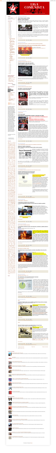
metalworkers (9, 251)
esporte (11, 242)
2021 (9, 24)
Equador (14, 168)
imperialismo (13, 247)
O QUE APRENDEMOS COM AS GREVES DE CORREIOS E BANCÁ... (12, 49)
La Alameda (12, 188)
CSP (13, 155)
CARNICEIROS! (20, 112)
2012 (9, 33)
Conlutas (9, 160)
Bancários (11, 149)
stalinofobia (14, 265)
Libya (24, 297)
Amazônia (9, 146)
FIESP (14, 174)
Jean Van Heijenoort (29, 197)
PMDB (14, 202)
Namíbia (10, 199)
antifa (14, 228)
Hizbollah (14, 182)
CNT (22, 320)
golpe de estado (11, 245)
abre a (40, 175)
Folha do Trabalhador (11, 176)
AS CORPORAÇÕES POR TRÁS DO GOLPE (17, 436)
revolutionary (12, 262)
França (13, 177)
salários (10, 263)
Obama (12, 200)
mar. (9, 70)
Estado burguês (13, 170)
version (21, 229)
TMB (14, 218)
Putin (8, 208)
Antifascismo (9, 147)
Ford (14, 176)
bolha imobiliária (11, 232)
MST (13, 192)
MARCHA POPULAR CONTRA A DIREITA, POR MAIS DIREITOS (19, 406)
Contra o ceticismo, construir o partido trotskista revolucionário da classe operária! (12, 100)
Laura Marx (9, 189)
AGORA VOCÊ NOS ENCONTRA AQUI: (16, 382)
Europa (11, 174)
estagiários (14, 242)
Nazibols (13, 199)
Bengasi (12, 150)
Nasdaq (11, 199)
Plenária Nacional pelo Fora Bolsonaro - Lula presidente (19, 365)
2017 (9, 28)
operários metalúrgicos (11, 255)
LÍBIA (19, 300)
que (39, 175)
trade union (9, 268)
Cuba (10, 164)
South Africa (9, 216)
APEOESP (10, 144)
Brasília (10, 152)
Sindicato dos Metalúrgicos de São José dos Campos (11, 215)
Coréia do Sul (13, 162)
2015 (9, 30)
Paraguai (9, 205)
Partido (11, 205)
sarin (11, 263)
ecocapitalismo (9, 240)
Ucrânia (14, 221)
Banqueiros (14, 149)
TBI (9, 218)
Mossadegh (13, 198)
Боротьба (9, 272)
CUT (8, 156)
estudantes (9, 243)
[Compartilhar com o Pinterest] (31, 40)
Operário (9, 201)
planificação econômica (12, 258)
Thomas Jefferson (33, 297)
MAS (8, 192)
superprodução (11, 266)
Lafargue (14, 188)
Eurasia (14, 173)
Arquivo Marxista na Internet (24, 197)
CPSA (8, 155)
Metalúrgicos (11, 196)
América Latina (13, 146)
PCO (8, 202)
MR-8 (11, 192)
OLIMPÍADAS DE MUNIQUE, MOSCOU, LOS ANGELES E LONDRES (20, 402)
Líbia (25, 320)
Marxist (14, 195)
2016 (9, 29)
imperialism (22, 297)
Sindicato (11, 214)
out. (9, 37)
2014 (9, 31)
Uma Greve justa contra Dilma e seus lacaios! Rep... (12, 39)
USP (12, 221)
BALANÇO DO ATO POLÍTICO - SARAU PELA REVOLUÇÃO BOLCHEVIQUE (30, 43)
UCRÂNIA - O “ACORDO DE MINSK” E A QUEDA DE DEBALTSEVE (20, 378)
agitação (11, 226)
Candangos (12, 156)
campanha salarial (12, 234)
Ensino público (11, 168)
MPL (10, 192)
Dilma (23, 83)
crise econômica (26, 246)
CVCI (10, 156)
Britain (13, 152)
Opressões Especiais (11, 95)
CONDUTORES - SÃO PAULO (23, 200)
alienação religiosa (10, 227)
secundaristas (14, 263)
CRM (11, 155)
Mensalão (9, 196)
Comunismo (9, 159)
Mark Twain (11, 195)
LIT (9, 188)
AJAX (13, 143)
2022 (9, 23)
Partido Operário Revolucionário (11, 206)
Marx (13, 195)
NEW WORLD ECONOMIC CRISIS (23, 248)
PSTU (9, 204)
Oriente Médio (12, 201)
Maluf (13, 193)
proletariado (11, 260)
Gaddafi (22, 344)
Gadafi (24, 320)
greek (14, 245)
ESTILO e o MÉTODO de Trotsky (37, 183)
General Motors (11, 179)
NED (14, 198)
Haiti (8, 182)
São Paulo (14, 217)
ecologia (12, 240)
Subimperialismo (9, 217)
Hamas (10, 182)
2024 (9, 22)
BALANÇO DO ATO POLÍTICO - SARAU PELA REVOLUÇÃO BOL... (12, 41)
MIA (32, 197)
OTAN (30, 320)
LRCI (10, 188)
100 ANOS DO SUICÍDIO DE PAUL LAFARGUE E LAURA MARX (19, 419)
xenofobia (9, 271)
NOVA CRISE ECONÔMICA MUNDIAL (11, 57)
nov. (9, 36)
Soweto (13, 216)
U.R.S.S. (14, 220)
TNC (35, 344)
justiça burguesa (13, 249)
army (14, 229)
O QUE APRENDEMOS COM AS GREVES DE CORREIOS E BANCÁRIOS (30, 144)
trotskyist (13, 268)
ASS (12, 144)
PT (11, 204)
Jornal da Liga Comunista (12, 92)
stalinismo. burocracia (10, 265)
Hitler (12, 182)
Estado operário (10, 171)
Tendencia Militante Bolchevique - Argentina (11, 81)
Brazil (11, 152)
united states (13, 269)
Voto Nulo (11, 223)
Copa (21, 83)
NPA (8, 199)
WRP (10, 224)
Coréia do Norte (10, 162)
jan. (9, 72)
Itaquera (26, 83)
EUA (28, 246)
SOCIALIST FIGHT (29, 297)
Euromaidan (9, 174)
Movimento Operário (11, 94)
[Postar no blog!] (28, 40)
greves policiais (10, 246)
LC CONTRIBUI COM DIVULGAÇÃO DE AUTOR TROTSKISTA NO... (12, 52)
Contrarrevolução (13, 160)
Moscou (10, 198)
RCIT (10, 208)
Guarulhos (12, 181)
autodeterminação (10, 231)
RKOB (14, 209)
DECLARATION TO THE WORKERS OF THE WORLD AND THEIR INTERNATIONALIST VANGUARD (40, 339)
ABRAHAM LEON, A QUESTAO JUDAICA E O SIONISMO (19, 374)
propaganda (14, 260)
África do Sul (14, 271)
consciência (9, 237)
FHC (13, 174)
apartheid (13, 229)
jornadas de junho (10, 249)
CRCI (9, 155)
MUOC (14, 192)
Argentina (12, 147)
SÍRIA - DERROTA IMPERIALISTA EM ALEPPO (17, 423)
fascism (12, 243)
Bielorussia (14, 150)
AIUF (11, 143)
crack (12, 237)
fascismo (14, 243)
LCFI (23, 344)
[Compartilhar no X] (29, 40)
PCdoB (12, 202)
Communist (14, 158)
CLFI (21, 320)
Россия (14, 272)
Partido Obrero (13, 205)
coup (11, 237)
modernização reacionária (10, 252)
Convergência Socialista (10, 161)
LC (13, 187)
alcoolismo (14, 226)
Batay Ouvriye (9, 150)
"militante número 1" (10, 142)
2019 (9, 26)
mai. (9, 68)
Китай (12, 272)
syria (13, 266)
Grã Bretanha (9, 181)
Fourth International (10, 177)
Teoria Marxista (10, 93)
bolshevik (14, 232)
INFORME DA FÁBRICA (10, 184)
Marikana (9, 195)
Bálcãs (11, 153)
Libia (13, 189)
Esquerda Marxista (10, 170)
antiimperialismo (10, 229)
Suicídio (12, 217)
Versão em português (21, 278)
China (23, 246)
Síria (8, 218)
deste (36, 176)
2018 (9, 27)
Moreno (8, 198)
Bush (9, 153)
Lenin (11, 189)
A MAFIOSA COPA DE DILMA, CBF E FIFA (24, 61)
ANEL (8, 144)
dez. (9, 35)
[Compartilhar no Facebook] (30, 40)
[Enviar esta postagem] (26, 82)
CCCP (12, 153)
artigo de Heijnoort (35, 175)
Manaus (14, 193)
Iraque (14, 185)
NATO (25, 297)
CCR (13, 153)
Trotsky (34, 197)
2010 (9, 73)
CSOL (12, 155)
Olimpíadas (28, 83)
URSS (9, 221)
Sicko (9, 214)
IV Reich (12, 185)
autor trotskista (39, 176)
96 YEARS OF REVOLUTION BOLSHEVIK (11, 143)
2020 (9, 25)
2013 (9, 32)
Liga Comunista (28, 320)
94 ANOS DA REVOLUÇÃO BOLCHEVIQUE (25, 86)
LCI (8, 188)
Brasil (8, 152)
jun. (9, 67)
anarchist (14, 227)
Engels (9, 168)
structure (9, 266)
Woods (12, 224)
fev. (9, 71)
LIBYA (19, 322)
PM (13, 202)
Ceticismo (14, 156)
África (21, 246)
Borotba (13, 151)
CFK (14, 153)
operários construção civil (11, 254)
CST (14, 155)
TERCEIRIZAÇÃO (12, 218)
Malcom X (11, 193)
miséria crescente (13, 251)
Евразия (11, 272)
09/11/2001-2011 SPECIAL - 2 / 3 (23, 275)
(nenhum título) (14, 357)
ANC (14, 143)
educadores (12, 241)
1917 (13, 142)
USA (35, 297)
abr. (9, 69)
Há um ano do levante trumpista (16, 391)
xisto (10, 271)
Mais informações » (20, 80)
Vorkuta (8, 223)
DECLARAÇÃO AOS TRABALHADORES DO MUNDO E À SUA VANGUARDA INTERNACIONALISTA (40, 313)
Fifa (24, 83)
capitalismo (9, 235)
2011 (9, 34)
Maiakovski (9, 193)
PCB (14, 201)
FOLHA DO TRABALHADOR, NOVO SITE (17, 361)
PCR (9, 202)
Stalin (14, 216)
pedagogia (11, 257)
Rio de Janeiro (13, 212)
